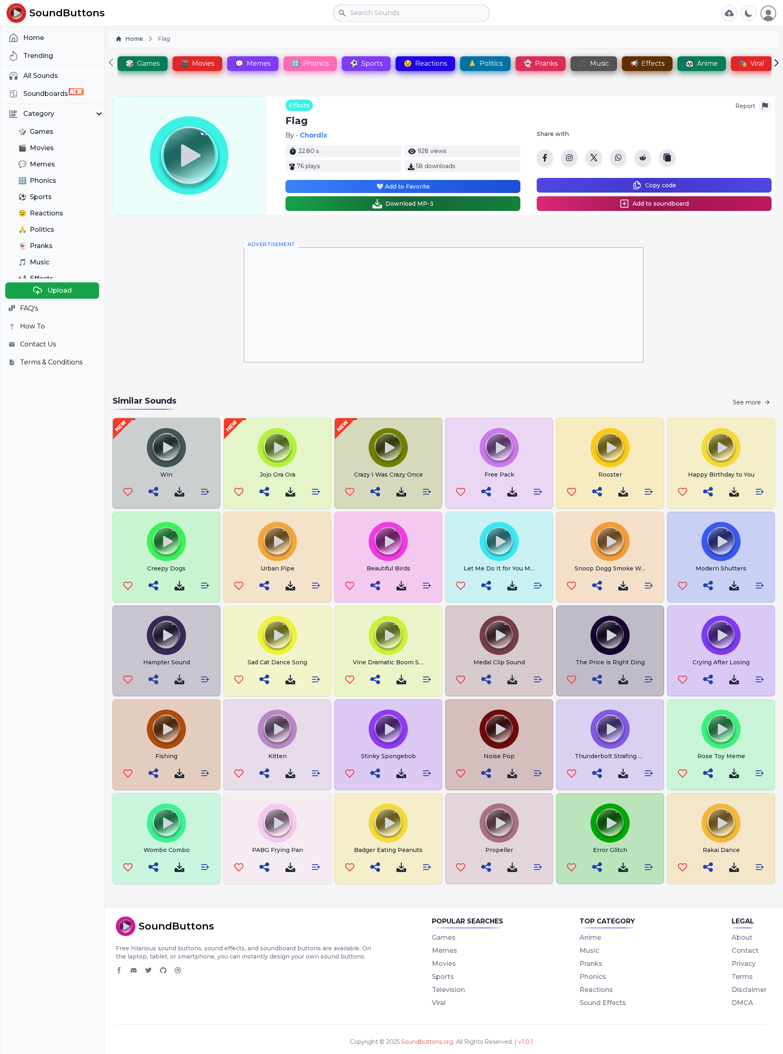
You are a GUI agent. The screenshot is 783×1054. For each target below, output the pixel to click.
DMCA (742, 1003)
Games (444, 937)
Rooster (610, 474)
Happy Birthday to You (721, 474)
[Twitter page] (148, 970)
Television (448, 990)
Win (166, 474)
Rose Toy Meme (721, 756)
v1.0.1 (525, 1041)
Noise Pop (499, 756)
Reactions (596, 990)
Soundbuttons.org (427, 1041)
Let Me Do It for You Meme (503, 568)
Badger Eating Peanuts (388, 850)
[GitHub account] (163, 970)
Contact (745, 950)
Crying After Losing (721, 662)
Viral (439, 1003)
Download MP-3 (409, 203)
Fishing (166, 756)
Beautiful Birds (388, 568)
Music (589, 950)
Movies (444, 963)
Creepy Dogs (166, 568)
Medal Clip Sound (499, 662)
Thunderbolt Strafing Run (612, 756)
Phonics (593, 977)
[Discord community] (133, 970)
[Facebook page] (119, 970)
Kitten (277, 756)
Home (134, 38)
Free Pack (499, 474)
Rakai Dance (721, 850)
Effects (299, 105)
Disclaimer (749, 990)
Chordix (313, 135)
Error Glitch (610, 850)
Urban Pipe (277, 568)
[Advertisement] (443, 305)
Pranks (591, 963)
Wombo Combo (167, 850)
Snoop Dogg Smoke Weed (613, 568)
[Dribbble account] (178, 970)
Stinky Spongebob (388, 756)
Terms (742, 977)
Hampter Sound (166, 662)
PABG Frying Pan (277, 850)
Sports (443, 977)
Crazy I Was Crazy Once (388, 474)
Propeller (499, 850)
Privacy (744, 963)
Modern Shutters (721, 568)
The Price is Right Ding (610, 662)
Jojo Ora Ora (277, 474)
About (742, 937)
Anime (590, 937)
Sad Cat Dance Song (277, 662)
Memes (444, 950)
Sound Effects (603, 1003)
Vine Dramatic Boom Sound (393, 662)
